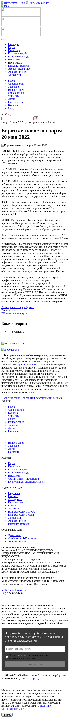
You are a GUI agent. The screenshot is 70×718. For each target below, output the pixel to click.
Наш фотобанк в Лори (21, 514)
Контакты (14, 505)
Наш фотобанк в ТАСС (21, 511)
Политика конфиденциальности (26, 481)
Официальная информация (23, 478)
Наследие (13, 44)
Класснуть (21, 313)
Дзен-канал (14, 535)
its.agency (34, 678)
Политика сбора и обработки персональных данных (31, 397)
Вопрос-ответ (16, 89)
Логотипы (14, 508)
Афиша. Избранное (19, 68)
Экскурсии (14, 74)
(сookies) (51, 693)
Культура (13, 105)
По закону (14, 50)
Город (11, 80)
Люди (11, 98)
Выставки (14, 59)
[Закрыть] (2, 605)
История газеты (17, 502)
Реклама (13, 496)
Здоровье (13, 86)
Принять (7, 715)
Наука (11, 47)
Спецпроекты (16, 83)
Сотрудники (15, 499)
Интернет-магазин (19, 65)
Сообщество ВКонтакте (22, 538)
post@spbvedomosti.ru (13, 590)
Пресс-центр (15, 102)
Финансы (13, 95)
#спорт (5, 307)
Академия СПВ (17, 71)
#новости (15, 307)
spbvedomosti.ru (27, 364)
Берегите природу (18, 56)
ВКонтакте (8, 313)
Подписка (14, 493)
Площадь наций (17, 53)
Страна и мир (16, 92)
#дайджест (28, 307)
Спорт (11, 108)
